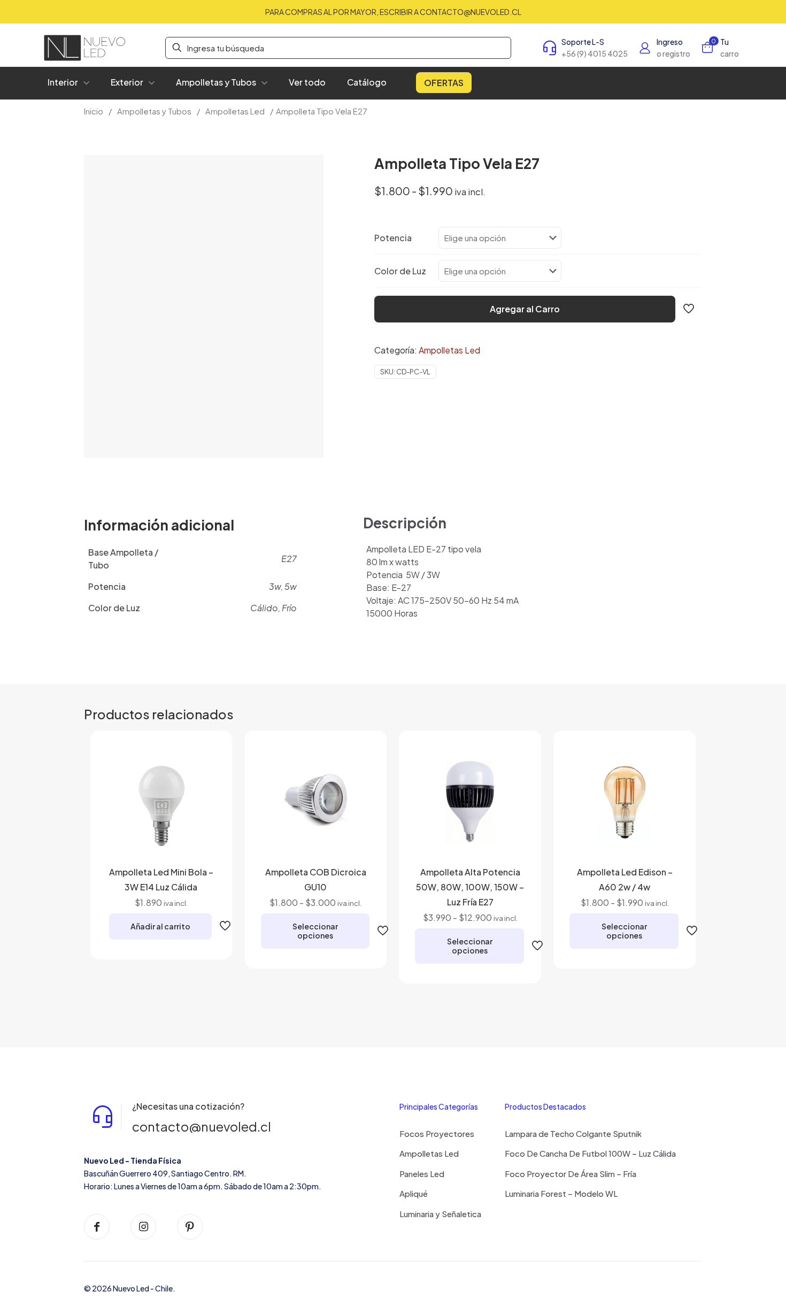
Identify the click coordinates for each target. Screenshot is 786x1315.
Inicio (93, 111)
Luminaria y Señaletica (440, 1214)
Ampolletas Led (235, 111)
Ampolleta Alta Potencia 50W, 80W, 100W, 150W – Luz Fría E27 (470, 887)
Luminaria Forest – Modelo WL (561, 1193)
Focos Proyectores (436, 1133)
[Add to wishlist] (201, 807)
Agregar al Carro (525, 308)
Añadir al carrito (160, 926)
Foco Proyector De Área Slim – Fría (570, 1173)
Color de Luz (400, 270)
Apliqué (413, 1193)
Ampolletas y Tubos (154, 111)
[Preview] (201, 830)
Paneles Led (421, 1173)
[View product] (201, 784)
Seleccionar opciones (315, 930)
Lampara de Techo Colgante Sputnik (573, 1133)
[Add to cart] (201, 761)
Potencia (393, 237)
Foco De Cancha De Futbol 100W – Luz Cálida (590, 1153)
